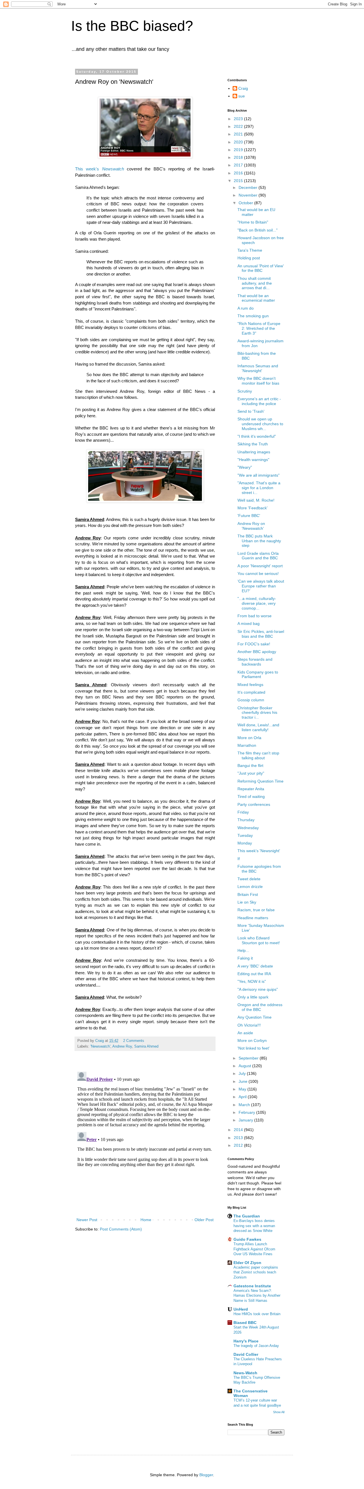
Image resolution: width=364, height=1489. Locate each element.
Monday (244, 843)
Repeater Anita (250, 789)
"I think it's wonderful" (256, 436)
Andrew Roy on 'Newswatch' (251, 526)
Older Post (204, 1219)
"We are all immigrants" (258, 475)
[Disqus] (145, 1140)
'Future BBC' (248, 515)
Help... (243, 950)
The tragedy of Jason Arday (256, 1346)
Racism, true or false (256, 910)
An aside (245, 1033)
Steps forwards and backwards (254, 661)
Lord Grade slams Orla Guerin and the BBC (258, 555)
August (245, 1065)
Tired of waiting (251, 796)
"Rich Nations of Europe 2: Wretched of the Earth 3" (258, 328)
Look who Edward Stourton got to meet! (258, 940)
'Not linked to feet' (253, 1048)
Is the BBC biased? (132, 26)
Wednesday (248, 827)
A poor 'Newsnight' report (260, 566)
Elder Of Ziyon (247, 1262)
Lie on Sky (246, 902)
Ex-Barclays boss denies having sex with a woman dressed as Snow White (254, 1226)
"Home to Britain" (252, 222)
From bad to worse (254, 616)
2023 (239, 118)
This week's (88, 168)
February (247, 1112)
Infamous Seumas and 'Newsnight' (257, 368)
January (246, 1120)
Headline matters (252, 917)
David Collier (245, 1354)
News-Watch (245, 1373)
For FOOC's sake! (253, 644)
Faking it (245, 958)
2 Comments (133, 1041)
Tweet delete (248, 879)
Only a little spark (252, 997)
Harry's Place (245, 1341)
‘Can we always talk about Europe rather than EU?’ (260, 586)
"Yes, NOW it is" (251, 981)
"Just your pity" (250, 773)
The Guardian (246, 1216)
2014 (239, 1129)
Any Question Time (254, 1017)
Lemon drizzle (250, 886)
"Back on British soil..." (257, 230)
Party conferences (253, 804)
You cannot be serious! (258, 573)
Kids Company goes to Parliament (257, 674)
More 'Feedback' (252, 508)
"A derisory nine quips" (257, 989)
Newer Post (86, 1219)
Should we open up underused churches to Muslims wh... (260, 424)
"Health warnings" (253, 459)
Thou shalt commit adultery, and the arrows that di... (254, 283)
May (243, 1089)
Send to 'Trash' (250, 411)
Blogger (206, 1475)
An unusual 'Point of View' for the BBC (260, 268)
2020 (239, 142)
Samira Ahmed (146, 1046)
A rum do (245, 308)
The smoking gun (253, 316)
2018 (239, 157)
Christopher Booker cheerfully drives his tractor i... (257, 713)
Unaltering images (253, 452)
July (243, 1073)
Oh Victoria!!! (249, 1025)
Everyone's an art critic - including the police (259, 401)
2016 (239, 173)
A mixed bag (248, 623)
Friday (243, 812)
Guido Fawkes (247, 1239)
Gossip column (250, 700)
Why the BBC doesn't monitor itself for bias (258, 380)
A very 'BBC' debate (255, 966)
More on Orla (249, 737)
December (248, 187)
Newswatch (113, 168)
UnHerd (240, 1309)
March (245, 1104)
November (248, 195)
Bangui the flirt (250, 765)
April (243, 1096)
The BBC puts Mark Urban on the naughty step (259, 541)
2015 (239, 180)
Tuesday (245, 835)
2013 (239, 1137)
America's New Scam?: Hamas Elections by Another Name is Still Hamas (256, 1295)
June (244, 1081)
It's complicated (251, 692)
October (246, 203)
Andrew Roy (122, 1046)
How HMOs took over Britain (256, 1314)
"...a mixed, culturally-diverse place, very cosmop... (256, 603)
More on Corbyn (252, 1040)
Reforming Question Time (260, 781)
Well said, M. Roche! (255, 500)
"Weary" (244, 467)
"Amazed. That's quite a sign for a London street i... (258, 488)
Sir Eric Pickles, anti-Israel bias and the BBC (260, 634)
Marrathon (246, 745)
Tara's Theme (249, 250)
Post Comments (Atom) (121, 1229)
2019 (239, 149)
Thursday (246, 820)
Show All (278, 1412)
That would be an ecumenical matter (256, 298)
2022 (239, 126)
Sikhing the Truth (252, 444)
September (249, 1058)
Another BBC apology (256, 651)
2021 (239, 134)
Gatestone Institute (252, 1286)
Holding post (248, 258)
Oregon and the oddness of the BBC (259, 1007)
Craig (243, 88)
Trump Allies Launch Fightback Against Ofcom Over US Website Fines (254, 1249)
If (238, 858)
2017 (239, 165)
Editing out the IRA (254, 973)
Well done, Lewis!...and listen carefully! (258, 727)
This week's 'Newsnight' (258, 850)
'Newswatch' (100, 1046)
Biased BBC (245, 1322)
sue (241, 96)
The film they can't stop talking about (258, 755)
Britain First (247, 894)
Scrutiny (244, 391)
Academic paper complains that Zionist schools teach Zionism (255, 1272)
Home (145, 1219)
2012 (239, 1145)
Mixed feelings (250, 684)
